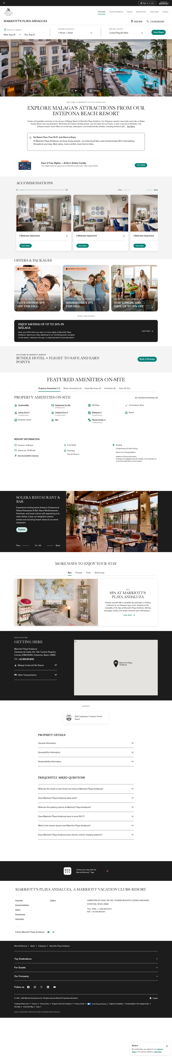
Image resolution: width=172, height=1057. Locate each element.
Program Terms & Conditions (62, 1004)
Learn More (146, 331)
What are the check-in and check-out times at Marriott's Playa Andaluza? (70, 789)
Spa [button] (56, 420)
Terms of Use (44, 1004)
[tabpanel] (86, 521)
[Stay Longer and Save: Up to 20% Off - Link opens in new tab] (134, 288)
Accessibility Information (49, 752)
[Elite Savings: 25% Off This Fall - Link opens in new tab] (37, 288)
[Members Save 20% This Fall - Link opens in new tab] (86, 288)
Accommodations (116, 12)
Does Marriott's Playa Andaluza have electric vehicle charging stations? (70, 835)
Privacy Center (79, 1004)
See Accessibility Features (28, 456)
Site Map (17, 1007)
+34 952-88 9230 (157, 21)
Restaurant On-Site (63, 405)
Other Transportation (27, 675)
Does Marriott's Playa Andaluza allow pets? (57, 798)
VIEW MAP (138, 21)
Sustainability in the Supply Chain (137, 1004)
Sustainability (23, 405)
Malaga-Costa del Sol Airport (31, 665)
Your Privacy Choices (99, 1004)
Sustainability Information (49, 761)
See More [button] (131, 126)
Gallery (165, 12)
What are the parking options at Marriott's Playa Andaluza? (64, 807)
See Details (142, 165)
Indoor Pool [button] (23, 412)
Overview (101, 12)
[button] (147, 3)
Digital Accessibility (116, 1004)
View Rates (25, 246)
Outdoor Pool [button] (60, 412)
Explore (21, 529)
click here (158, 1052)
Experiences (141, 12)
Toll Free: (99, 909)
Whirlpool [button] (96, 412)
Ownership (154, 12)
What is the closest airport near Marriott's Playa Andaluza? (64, 825)
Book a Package (147, 359)
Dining (129, 12)
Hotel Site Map (28, 1007)
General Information (47, 743)
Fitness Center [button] (98, 420)
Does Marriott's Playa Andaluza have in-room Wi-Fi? (61, 816)
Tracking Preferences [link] (21, 1004)
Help (38, 1007)
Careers (34, 1004)
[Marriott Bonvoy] (162, 3)
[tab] (49, 388)
